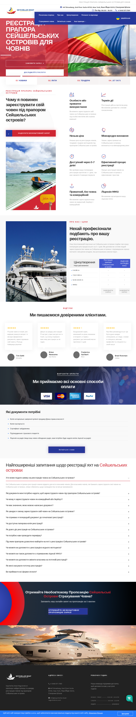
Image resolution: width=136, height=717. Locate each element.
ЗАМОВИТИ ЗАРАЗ (34, 63)
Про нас (60, 15)
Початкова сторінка (46, 15)
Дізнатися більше (96, 713)
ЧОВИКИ (21, 80)
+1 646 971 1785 (124, 10)
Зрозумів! (125, 714)
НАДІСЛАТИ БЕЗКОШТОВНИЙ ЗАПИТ (34, 133)
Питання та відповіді (89, 15)
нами (64, 21)
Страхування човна (46, 21)
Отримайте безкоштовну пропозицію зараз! (63, 611)
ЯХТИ (52, 80)
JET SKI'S (115, 80)
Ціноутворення (72, 15)
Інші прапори (79, 21)
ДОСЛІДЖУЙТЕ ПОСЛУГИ (35, 72)
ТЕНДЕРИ (83, 80)
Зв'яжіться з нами (67, 450)
